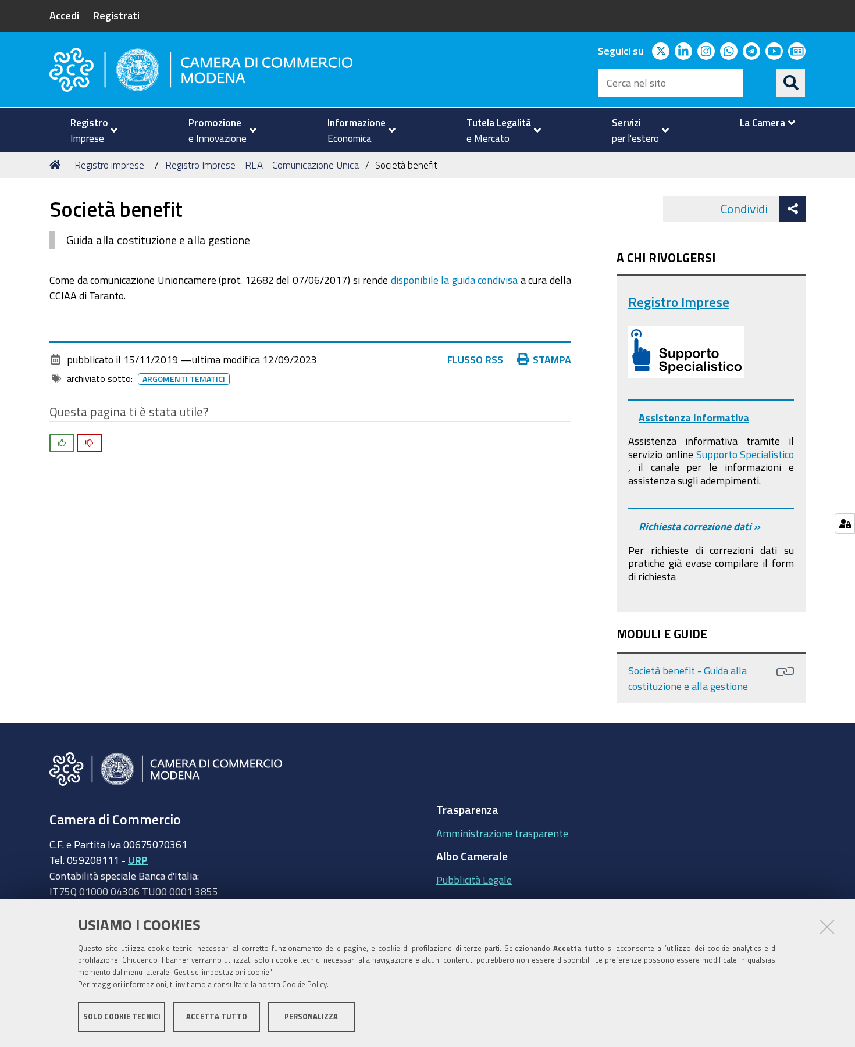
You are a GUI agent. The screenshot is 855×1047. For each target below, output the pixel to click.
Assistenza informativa (694, 417)
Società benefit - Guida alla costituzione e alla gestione (688, 678)
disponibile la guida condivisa (454, 279)
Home (57, 165)
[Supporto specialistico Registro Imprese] (686, 352)
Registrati (116, 15)
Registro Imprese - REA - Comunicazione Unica (262, 165)
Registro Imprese (678, 302)
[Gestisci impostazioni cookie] (845, 523)
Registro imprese (109, 165)
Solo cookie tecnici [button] (122, 1016)
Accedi (64, 15)
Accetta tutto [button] (216, 1016)
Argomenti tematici (183, 379)
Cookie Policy (304, 984)
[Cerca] (791, 82)
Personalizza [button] (311, 1016)
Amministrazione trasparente (502, 833)
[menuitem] (89, 130)
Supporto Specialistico (745, 454)
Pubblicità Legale (474, 879)
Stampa (552, 359)
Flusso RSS (475, 359)
